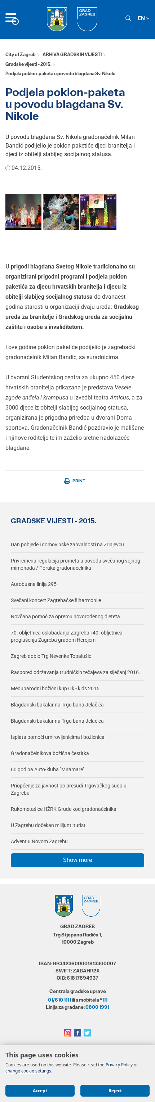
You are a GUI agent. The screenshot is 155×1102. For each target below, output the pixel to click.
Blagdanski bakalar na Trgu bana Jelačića (57, 705)
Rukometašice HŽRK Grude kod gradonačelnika (63, 809)
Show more (77, 860)
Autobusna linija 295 (34, 584)
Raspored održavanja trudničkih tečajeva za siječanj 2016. (75, 672)
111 (104, 1000)
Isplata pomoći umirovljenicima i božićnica (58, 737)
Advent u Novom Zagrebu (39, 841)
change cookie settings (28, 1071)
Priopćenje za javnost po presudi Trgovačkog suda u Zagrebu (69, 789)
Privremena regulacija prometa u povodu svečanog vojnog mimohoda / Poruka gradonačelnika (75, 564)
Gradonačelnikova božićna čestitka (50, 753)
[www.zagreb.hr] (23, 211)
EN (142, 18)
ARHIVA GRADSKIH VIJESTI (72, 54)
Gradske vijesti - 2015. (28, 64)
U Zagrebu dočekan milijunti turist (48, 825)
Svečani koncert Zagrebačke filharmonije (56, 600)
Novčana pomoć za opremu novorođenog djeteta (65, 616)
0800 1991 (97, 1007)
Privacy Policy (119, 1065)
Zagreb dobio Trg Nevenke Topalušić (51, 656)
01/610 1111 (59, 1000)
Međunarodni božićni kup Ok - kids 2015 (55, 688)
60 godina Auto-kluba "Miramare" (47, 769)
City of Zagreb (20, 54)
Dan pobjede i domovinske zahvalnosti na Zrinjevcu (67, 544)
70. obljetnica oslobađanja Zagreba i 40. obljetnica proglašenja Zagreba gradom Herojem (67, 636)
